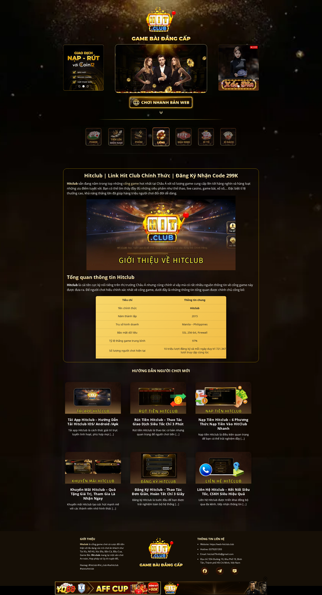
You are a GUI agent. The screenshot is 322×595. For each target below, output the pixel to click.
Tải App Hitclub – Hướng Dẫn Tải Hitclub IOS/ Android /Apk (93, 422)
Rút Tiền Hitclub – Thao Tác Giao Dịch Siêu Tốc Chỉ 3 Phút (158, 422)
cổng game (131, 184)
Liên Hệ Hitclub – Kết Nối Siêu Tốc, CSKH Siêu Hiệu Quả (223, 491)
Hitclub (72, 184)
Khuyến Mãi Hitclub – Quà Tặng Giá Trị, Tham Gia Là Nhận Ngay (93, 494)
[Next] (98, 67)
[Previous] (68, 67)
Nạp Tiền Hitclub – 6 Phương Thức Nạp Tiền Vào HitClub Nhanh (223, 424)
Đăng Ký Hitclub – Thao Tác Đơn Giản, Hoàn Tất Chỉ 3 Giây (158, 491)
